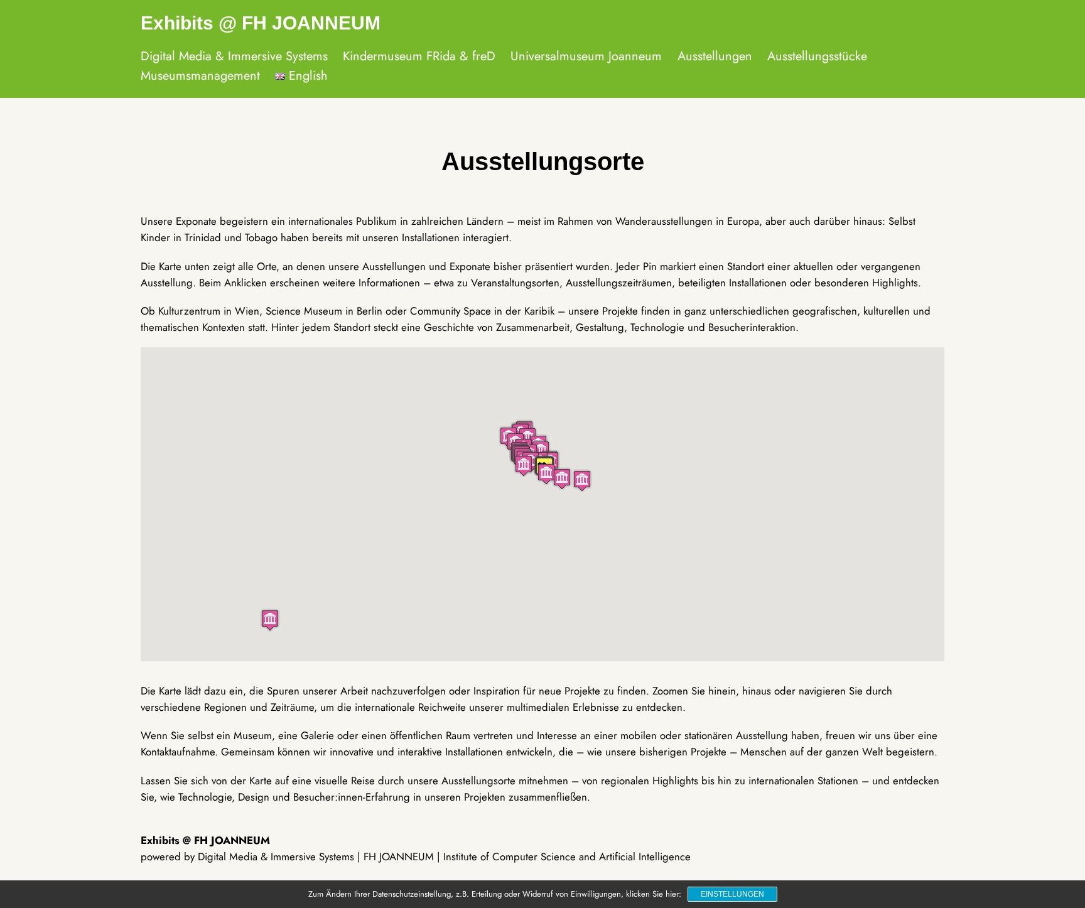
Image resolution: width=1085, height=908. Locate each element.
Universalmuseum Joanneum (586, 56)
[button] (270, 620)
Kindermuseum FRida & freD (419, 56)
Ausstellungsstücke (817, 56)
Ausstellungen (714, 56)
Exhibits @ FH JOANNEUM (261, 23)
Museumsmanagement (200, 76)
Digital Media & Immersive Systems (234, 56)
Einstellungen (732, 894)
